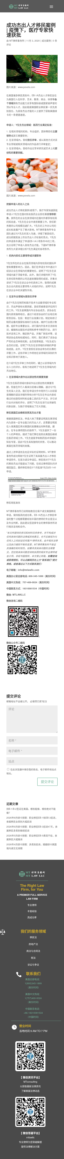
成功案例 (46, 40)
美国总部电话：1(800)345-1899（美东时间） (33, 983)
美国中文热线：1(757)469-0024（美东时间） (33, 998)
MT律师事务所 (16, 40)
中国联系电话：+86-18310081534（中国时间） (33, 1012)
